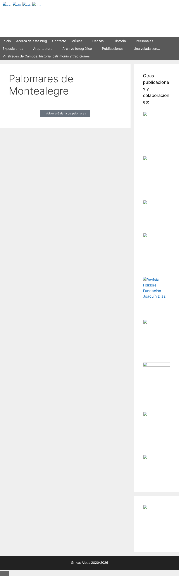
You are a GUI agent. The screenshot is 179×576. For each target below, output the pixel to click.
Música (76, 41)
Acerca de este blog (31, 41)
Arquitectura (42, 49)
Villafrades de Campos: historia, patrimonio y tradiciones (46, 56)
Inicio (7, 41)
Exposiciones (13, 49)
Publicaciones (113, 49)
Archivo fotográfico (77, 49)
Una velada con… (147, 49)
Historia (120, 41)
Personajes (144, 41)
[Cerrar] (4, 573)
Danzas (98, 41)
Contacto (59, 41)
